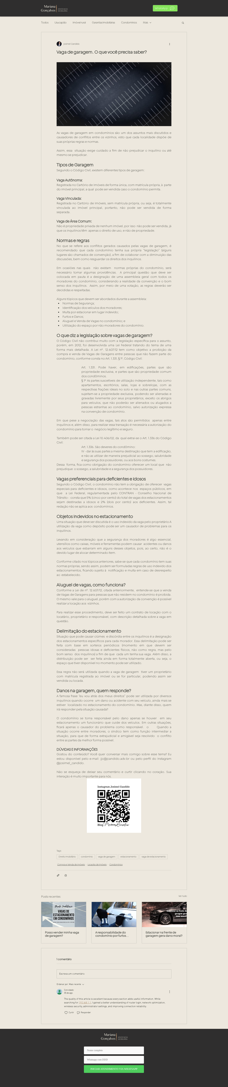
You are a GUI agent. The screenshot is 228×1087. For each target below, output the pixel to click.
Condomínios (129, 22)
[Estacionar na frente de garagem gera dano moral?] (164, 914)
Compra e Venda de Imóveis (71, 864)
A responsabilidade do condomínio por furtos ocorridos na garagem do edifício (112, 934)
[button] (165, 8)
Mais (145, 22)
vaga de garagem (106, 856)
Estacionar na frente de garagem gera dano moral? (164, 934)
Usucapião (61, 22)
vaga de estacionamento (154, 856)
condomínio (87, 856)
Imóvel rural (79, 22)
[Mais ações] (169, 44)
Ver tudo (183, 896)
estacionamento (128, 856)
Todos (44, 22)
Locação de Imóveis (97, 864)
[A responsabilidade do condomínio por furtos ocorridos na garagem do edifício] (114, 914)
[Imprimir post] (65, 875)
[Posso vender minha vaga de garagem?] (63, 914)
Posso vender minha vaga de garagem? (62, 934)
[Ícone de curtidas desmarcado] (66, 1013)
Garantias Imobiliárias (103, 22)
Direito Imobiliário (67, 856)
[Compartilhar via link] (58, 875)
